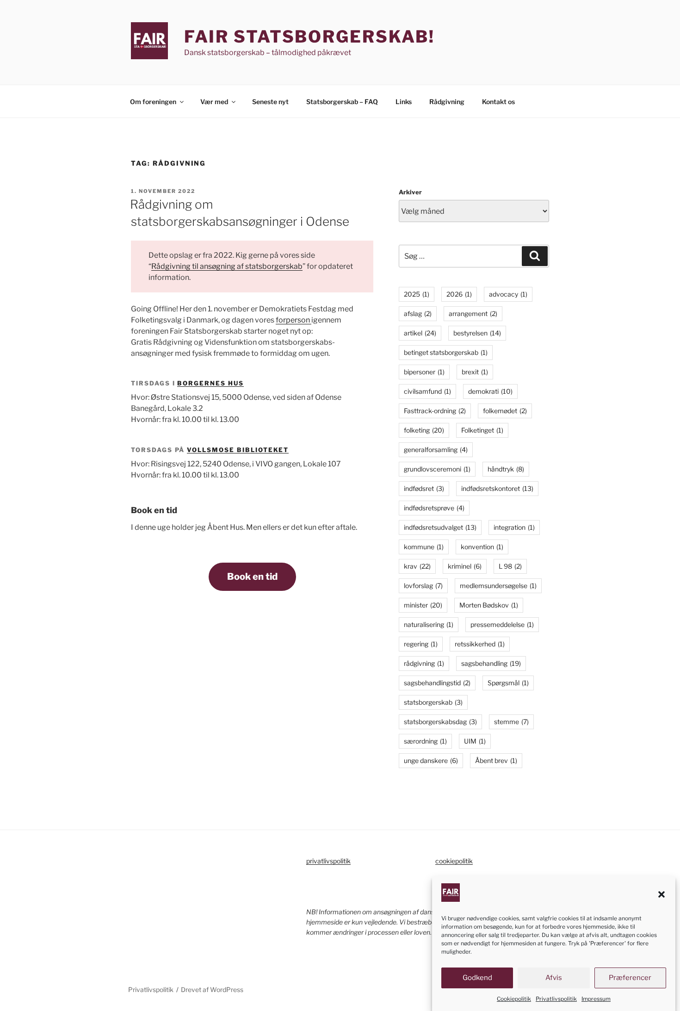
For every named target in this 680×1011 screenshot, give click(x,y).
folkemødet (505, 411)
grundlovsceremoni (437, 469)
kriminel (465, 566)
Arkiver (410, 192)
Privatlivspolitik (556, 998)
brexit (475, 372)
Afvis (553, 978)
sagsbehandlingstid (437, 683)
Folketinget (482, 430)
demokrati (490, 391)
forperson (293, 320)
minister (423, 605)
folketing (424, 430)
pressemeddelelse (502, 624)
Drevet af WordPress (212, 989)
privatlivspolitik (328, 861)
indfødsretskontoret (497, 488)
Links (404, 101)
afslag (418, 313)
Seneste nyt (270, 101)
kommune (424, 547)
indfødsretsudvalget (440, 527)
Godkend (477, 978)
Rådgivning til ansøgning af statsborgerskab (227, 266)
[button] (661, 894)
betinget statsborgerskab (446, 352)
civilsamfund (427, 391)
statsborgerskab (433, 702)
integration (514, 527)
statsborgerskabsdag (440, 722)
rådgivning (424, 663)
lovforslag (423, 585)
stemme (511, 722)
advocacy (508, 294)
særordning (425, 741)
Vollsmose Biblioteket (238, 449)
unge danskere (431, 760)
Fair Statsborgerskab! (309, 36)
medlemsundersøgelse (498, 585)
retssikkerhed (480, 644)
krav (417, 566)
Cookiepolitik (514, 998)
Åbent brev (496, 760)
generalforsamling (436, 449)
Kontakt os (498, 101)
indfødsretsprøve (434, 508)
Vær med (214, 101)
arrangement (473, 313)
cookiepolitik (454, 861)
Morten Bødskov (488, 605)
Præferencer (630, 978)
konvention (482, 547)
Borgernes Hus (210, 383)
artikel (420, 333)
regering (421, 644)
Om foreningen (153, 101)
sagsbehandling (491, 663)
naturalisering (428, 624)
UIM (475, 741)
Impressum (596, 998)
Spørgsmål (508, 683)
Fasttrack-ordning (435, 411)
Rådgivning (446, 101)
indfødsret (424, 488)
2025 (416, 294)
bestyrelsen (477, 333)
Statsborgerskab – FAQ (342, 101)
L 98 (510, 566)
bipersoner (424, 372)
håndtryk (506, 469)
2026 (459, 294)
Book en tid (252, 576)
